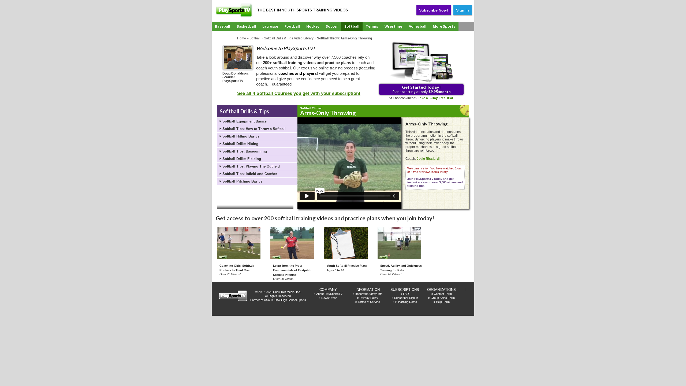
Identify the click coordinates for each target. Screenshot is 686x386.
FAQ (406, 293)
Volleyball (417, 26)
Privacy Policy (369, 297)
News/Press (329, 297)
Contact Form (443, 293)
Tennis (372, 26)
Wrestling (393, 26)
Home (241, 38)
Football (292, 26)
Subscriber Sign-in (406, 297)
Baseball (222, 26)
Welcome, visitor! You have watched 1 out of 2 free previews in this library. (435, 177)
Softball (351, 26)
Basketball (246, 26)
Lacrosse (270, 26)
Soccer (332, 26)
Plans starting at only (421, 89)
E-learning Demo (406, 301)
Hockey (312, 26)
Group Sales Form (443, 297)
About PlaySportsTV (329, 293)
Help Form (443, 301)
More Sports (444, 26)
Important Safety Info (368, 293)
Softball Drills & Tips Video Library (289, 38)
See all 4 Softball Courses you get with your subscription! (298, 93)
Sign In (462, 10)
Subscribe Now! (433, 10)
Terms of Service (369, 301)
